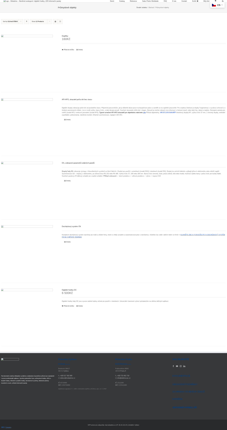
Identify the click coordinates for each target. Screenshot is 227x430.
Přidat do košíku (69, 50)
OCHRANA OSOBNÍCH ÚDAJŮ (188, 391)
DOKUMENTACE (181, 376)
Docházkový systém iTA (71, 226)
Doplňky (65, 36)
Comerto (8, 427)
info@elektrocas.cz (124, 378)
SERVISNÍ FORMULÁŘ (184, 407)
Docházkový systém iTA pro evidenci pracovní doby (113, 423)
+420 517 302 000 (66, 376)
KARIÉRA (177, 399)
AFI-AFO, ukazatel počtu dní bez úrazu (77, 99)
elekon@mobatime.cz (67, 378)
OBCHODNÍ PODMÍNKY (184, 384)
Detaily (80, 50)
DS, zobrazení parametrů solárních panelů (78, 163)
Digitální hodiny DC (69, 290)
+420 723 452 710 (123, 376)
